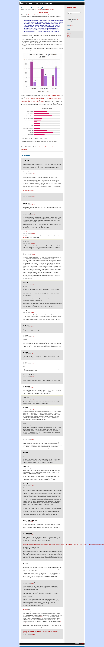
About (41, 3)
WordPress (69, 36)
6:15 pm (32, 376)
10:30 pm (33, 399)
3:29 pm (32, 439)
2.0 (69, 33)
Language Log (26, 3)
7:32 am (32, 521)
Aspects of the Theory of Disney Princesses (35, 8)
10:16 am (33, 204)
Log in (68, 31)
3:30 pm (32, 336)
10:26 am (33, 214)
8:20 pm (32, 468)
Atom (68, 35)
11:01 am (33, 534)
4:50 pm (32, 363)
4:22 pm (32, 453)
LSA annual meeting (31, 14)
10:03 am (33, 173)
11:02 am (33, 233)
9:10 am (32, 161)
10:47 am (33, 611)
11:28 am (33, 254)
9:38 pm (32, 583)
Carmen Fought (48, 14)
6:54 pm (32, 387)
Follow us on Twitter (71, 7)
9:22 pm (32, 485)
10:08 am (33, 196)
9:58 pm (32, 564)
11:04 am (33, 243)
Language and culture (49, 9)
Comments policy (48, 3)
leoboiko (25, 213)
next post (46, 12)
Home (37, 3)
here (78, 19)
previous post (40, 12)
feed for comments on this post (28, 640)
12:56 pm (33, 284)
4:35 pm (32, 353)
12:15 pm (33, 634)
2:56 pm (32, 326)
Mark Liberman (40, 9)
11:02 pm (33, 409)
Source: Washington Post (28, 190)
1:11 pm (32, 312)
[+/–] (72, 17)
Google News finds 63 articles (54, 95)
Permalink (24, 149)
